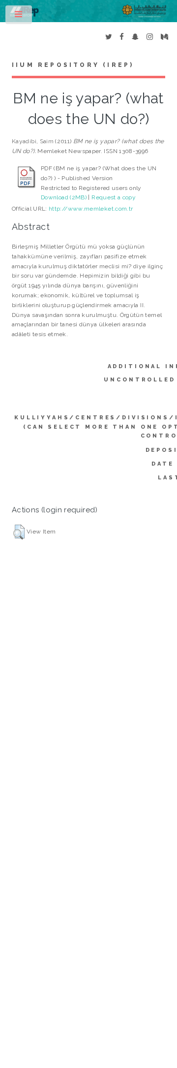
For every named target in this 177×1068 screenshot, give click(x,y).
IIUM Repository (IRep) (73, 65)
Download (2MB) (64, 197)
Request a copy (113, 197)
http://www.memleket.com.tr (91, 208)
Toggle (19, 16)
